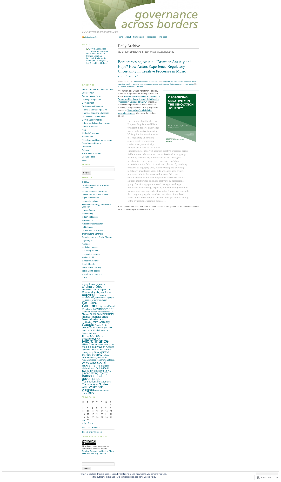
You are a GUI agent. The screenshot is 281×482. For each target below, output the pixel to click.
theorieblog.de (88, 264)
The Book (163, 37)
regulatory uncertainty (154, 84)
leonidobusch (123, 86)
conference (107, 292)
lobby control (87, 220)
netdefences (87, 227)
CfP (109, 289)
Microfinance (87, 137)
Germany (104, 322)
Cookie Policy (150, 477)
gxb (105, 327)
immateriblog (88, 214)
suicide (90, 368)
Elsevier (85, 314)
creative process (177, 81)
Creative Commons (91, 304)
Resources (151, 37)
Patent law (153, 81)
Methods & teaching (91, 133)
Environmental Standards (93, 106)
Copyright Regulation (140, 81)
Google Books (101, 325)
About (128, 37)
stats (84, 368)
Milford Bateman (89, 344)
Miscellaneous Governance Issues (97, 140)
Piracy (97, 352)
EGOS (111, 312)
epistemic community (102, 314)
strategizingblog (89, 257)
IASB (110, 327)
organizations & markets (92, 234)
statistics (105, 365)
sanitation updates (90, 247)
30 (83, 420)
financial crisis (99, 316)
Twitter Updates (91, 427)
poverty (97, 354)
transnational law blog (91, 267)
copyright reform (98, 298)
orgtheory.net (88, 240)
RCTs (104, 358)
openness (86, 349)
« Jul (84, 423)
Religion (85, 150)
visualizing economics (91, 274)
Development (88, 103)
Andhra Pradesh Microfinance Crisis (98, 89)
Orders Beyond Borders (92, 230)
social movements (94, 363)
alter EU (85, 182)
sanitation (109, 360)
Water (84, 160)
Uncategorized (88, 157)
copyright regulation (98, 300)
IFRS (84, 330)
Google (88, 325)
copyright (166, 81)
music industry (90, 346)
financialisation (90, 319)
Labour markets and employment (96, 123)
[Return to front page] (140, 29)
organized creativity (125, 84)
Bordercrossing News (91, 96)
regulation (86, 360)
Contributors (138, 37)
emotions (187, 81)
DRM (97, 311)
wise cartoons (101, 390)
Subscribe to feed (92, 37)
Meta (84, 130)
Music (194, 81)
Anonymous (87, 289)
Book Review (88, 93)
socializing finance (90, 251)
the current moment (90, 261)
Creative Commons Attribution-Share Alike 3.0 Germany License (98, 452)
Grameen (99, 328)
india (90, 330)
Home (120, 37)
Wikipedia (88, 389)
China (85, 292)
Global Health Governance (94, 116)
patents (136, 84)
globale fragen (88, 210)
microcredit (92, 335)
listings (92, 333)
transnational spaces (91, 271)
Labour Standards (90, 126)
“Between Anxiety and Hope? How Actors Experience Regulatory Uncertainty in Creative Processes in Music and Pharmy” (139, 99)
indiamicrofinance (90, 217)
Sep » (90, 423)
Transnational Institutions (96, 381)
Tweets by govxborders (92, 432)
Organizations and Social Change (97, 237)
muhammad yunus (106, 344)
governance (88, 327)
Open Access (106, 346)
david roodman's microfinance (95, 194)
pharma (142, 84)
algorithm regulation (93, 284)
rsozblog (86, 244)
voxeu (84, 277)
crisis (104, 306)
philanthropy (87, 352)
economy (104, 312)
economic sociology (91, 201)
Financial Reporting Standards (95, 113)
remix (93, 360)
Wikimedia (96, 387)
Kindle (96, 330)
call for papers (99, 289)
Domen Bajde (88, 311)
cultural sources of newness (94, 191)
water (85, 387)
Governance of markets (92, 120)
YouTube (88, 392)
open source (97, 349)
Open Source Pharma (91, 143)
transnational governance (92, 377)
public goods (95, 358)
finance (86, 316)
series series (89, 362)
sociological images (91, 254)
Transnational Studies (91, 153)
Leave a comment (136, 86)
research (101, 360)
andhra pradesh (93, 286)
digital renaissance (90, 198)
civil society (95, 292)
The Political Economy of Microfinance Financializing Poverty (96, 370)
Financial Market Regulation (94, 110)
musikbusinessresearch (92, 224)
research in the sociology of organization (178, 84)
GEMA (95, 322)
